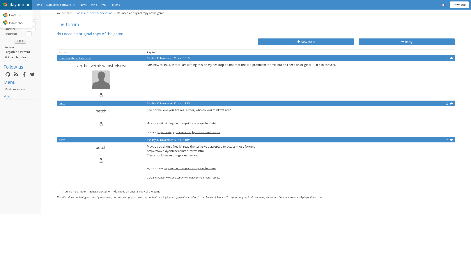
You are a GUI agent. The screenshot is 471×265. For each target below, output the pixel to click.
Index (83, 191)
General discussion (101, 13)
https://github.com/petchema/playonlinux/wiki (190, 123)
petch (62, 103)
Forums (115, 4)
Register (10, 47)
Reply (408, 42)
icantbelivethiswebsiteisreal (75, 58)
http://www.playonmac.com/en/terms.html (175, 151)
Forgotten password (17, 52)
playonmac (19, 4)
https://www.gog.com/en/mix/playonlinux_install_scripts (188, 132)
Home (38, 4)
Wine (94, 4)
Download (459, 5)
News (83, 4)
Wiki (103, 4)
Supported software (58, 4)
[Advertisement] (20, 157)
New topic (308, 42)
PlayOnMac (16, 22)
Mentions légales (15, 89)
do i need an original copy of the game (137, 191)
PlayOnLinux (16, 15)
